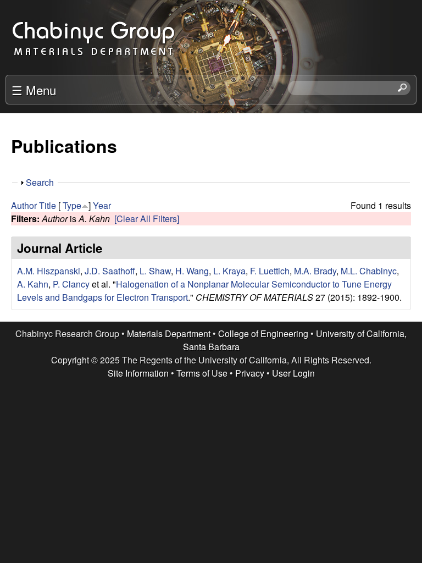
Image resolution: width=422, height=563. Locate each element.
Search (40, 182)
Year (102, 205)
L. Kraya (229, 270)
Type (72, 205)
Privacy (249, 373)
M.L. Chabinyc (369, 270)
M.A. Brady (315, 270)
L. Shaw (155, 270)
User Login (293, 373)
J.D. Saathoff (110, 270)
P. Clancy (71, 284)
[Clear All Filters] (146, 218)
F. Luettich (270, 270)
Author (24, 205)
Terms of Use (201, 373)
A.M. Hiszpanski (48, 270)
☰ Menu (34, 89)
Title (47, 205)
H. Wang (192, 270)
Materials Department (168, 333)
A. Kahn (32, 284)
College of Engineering (263, 333)
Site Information (138, 373)
